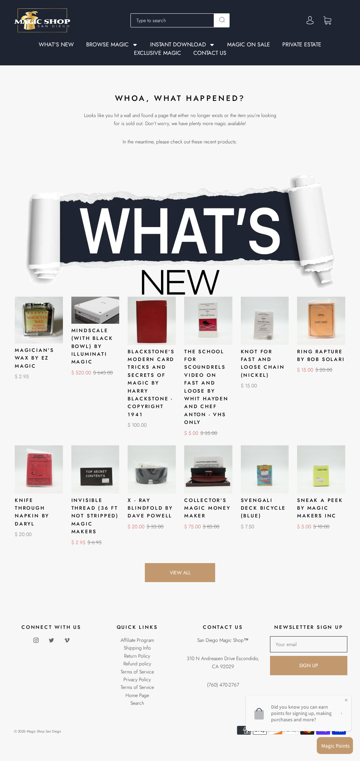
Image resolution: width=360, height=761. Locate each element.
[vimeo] (67, 640)
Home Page (137, 695)
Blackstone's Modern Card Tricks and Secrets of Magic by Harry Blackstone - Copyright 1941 (151, 383)
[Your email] (308, 644)
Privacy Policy (137, 679)
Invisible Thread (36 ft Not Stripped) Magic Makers (95, 516)
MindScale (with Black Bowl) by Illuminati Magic (92, 346)
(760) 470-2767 (223, 684)
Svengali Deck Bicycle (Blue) (263, 508)
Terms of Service (137, 671)
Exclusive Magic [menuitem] (157, 53)
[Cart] (327, 20)
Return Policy (137, 655)
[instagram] (36, 640)
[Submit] (222, 19)
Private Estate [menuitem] (301, 45)
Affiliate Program (137, 640)
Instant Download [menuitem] (178, 45)
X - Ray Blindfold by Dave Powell (150, 508)
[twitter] (51, 640)
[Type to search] (172, 20)
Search (137, 703)
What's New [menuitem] (56, 45)
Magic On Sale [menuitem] (248, 45)
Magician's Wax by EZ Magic (34, 358)
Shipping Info (137, 647)
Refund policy (137, 663)
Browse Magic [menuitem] (107, 45)
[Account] (310, 20)
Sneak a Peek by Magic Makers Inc (320, 508)
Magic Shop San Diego (44, 731)
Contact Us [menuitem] (209, 53)
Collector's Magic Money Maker (207, 508)
